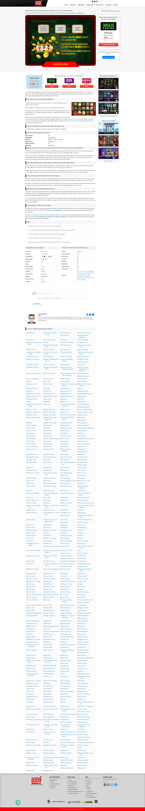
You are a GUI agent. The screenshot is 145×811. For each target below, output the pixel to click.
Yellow (84, 279)
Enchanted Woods (67, 473)
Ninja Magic (65, 626)
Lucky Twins (48, 605)
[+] (60, 298)
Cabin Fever (31, 428)
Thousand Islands (84, 719)
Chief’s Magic (32, 438)
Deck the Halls (32, 449)
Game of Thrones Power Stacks (52, 506)
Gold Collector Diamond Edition (86, 516)
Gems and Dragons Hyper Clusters (86, 506)
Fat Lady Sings (32, 478)
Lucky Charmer (49, 597)
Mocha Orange (83, 618)
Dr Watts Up (48, 462)
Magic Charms (66, 607)
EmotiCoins (82, 470)
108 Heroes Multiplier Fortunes (51, 333)
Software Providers (73, 793)
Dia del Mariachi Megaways (66, 450)
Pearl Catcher (32, 637)
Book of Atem (66, 409)
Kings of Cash (83, 576)
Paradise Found (66, 634)
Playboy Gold (49, 644)
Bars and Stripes (49, 393)
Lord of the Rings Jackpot (35, 594)
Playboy (64, 642)
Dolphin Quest (32, 459)
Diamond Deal (83, 452)
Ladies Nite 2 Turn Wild (68, 581)
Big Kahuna (82, 401)
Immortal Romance (33, 550)
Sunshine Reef (49, 699)
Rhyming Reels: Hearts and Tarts (51, 661)
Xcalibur (64, 765)
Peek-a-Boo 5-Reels (67, 637)
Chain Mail (48, 436)
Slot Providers (100, 5)
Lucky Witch (82, 605)
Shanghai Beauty (50, 673)
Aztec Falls (48, 391)
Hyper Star (82, 543)
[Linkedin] (93, 315)
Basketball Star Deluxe (85, 393)
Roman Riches (32, 666)
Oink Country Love (67, 629)
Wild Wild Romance (67, 760)
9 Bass (47, 342)
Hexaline (64, 533)
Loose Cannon (66, 592)
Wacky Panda (32, 750)
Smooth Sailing (83, 683)
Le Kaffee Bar (49, 584)
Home (66, 5)
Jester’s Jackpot (66, 556)
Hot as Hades (66, 538)
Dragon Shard (83, 465)
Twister (47, 742)
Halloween (65, 527)
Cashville (81, 433)
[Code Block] (54, 298)
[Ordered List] (48, 298)
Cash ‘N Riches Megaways (86, 428)
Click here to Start (60, 64)
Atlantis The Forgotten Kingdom (85, 385)
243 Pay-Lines (81, 271)
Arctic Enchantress (33, 378)
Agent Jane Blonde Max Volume (52, 360)
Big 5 (29, 401)
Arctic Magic (65, 378)
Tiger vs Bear (49, 729)
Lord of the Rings (84, 592)
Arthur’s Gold (65, 381)
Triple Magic (31, 742)
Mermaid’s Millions (84, 615)
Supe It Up (82, 699)
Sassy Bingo (65, 668)
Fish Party (48, 481)
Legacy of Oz (32, 586)
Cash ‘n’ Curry (32, 430)
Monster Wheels (32, 623)
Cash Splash (82, 430)
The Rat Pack (66, 717)
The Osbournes (49, 717)
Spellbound (82, 688)
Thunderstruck (83, 722)
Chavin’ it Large (66, 436)
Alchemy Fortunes (33, 364)
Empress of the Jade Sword (51, 473)
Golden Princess (83, 522)
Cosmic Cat (65, 441)
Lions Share (48, 589)
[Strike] (45, 298)
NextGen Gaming (55, 783)
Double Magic (83, 459)
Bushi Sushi (48, 425)
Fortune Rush (82, 490)
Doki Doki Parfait (67, 457)
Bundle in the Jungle (51, 422)
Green (85, 274)
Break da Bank (83, 415)
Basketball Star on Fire (34, 396)
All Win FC (82, 364)
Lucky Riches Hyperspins (35, 605)
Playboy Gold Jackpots (68, 644)
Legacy (81, 584)
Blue (78, 273)
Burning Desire (83, 422)
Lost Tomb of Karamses (52, 594)
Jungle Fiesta (83, 561)
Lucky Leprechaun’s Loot (86, 600)
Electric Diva (48, 470)
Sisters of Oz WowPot (51, 681)
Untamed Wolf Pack (50, 745)
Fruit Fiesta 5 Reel (33, 500)
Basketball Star (66, 393)
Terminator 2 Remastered (86, 706)
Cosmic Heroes (83, 441)
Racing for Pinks (83, 652)
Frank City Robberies (68, 493)
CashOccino (65, 433)
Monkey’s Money (67, 621)
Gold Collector (66, 515)
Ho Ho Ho (31, 538)
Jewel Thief (82, 556)
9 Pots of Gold (66, 345)
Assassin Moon (32, 384)
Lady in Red (82, 581)
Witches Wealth (83, 763)
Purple (86, 276)
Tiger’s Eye (65, 729)
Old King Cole (83, 629)
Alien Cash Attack (50, 364)
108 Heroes (31, 332)
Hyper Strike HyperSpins (52, 546)
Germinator (65, 510)
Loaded (81, 589)
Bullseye (30, 422)
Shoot (63, 673)
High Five (81, 533)
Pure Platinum (49, 650)
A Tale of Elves (49, 349)
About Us (89, 780)
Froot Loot (31, 497)
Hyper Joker (65, 543)
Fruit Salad (48, 500)
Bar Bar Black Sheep (34, 393)
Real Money (81, 5)
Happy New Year (67, 530)
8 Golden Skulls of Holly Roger (35, 343)
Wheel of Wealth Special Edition (86, 754)
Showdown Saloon (84, 673)
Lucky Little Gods (84, 602)
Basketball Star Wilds (51, 396)
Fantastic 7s (82, 475)
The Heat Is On (49, 714)
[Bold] (39, 298)
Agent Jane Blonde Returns (67, 360)
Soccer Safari (83, 686)
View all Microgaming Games (108, 116)
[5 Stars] (37, 81)
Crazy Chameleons (84, 444)
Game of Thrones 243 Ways (34, 506)
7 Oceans (64, 340)
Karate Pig (65, 573)
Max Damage (83, 610)
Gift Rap (81, 510)
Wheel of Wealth (66, 753)
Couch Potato (32, 444)
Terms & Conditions (91, 797)
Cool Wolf (48, 441)
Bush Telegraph (32, 425)
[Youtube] (97, 1)
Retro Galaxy (48, 658)
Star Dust (30, 694)
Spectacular (65, 688)
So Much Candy (49, 686)
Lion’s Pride (31, 589)
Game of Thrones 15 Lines (86, 503)
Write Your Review (108, 57)
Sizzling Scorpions (33, 683)
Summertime (82, 696)
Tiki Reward (31, 732)
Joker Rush (31, 561)
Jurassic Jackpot (67, 566)
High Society (31, 535)
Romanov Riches (50, 666)
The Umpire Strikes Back (35, 719)
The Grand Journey (84, 711)
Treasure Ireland (32, 740)
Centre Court (32, 436)
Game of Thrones (67, 503)
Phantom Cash (83, 637)
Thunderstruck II (33, 725)
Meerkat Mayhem (67, 613)
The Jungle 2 (31, 717)
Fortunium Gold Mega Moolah (51, 494)
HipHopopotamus (67, 535)
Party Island (82, 634)
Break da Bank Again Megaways (51, 418)
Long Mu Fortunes (50, 592)
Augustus (47, 388)
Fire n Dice (31, 481)
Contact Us (89, 782)
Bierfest (81, 399)
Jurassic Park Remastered (52, 569)
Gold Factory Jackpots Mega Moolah (51, 520)
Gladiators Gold (66, 512)
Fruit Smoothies (83, 500)
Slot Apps (108, 5)
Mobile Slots (90, 5)
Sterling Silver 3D (33, 696)
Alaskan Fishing (83, 359)
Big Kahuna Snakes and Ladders (34, 405)
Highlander (48, 535)
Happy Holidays (32, 530)
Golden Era (65, 522)
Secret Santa (65, 671)
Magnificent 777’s (50, 610)
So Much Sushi (66, 686)
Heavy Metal (31, 533)
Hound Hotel (48, 541)
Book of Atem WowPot (85, 409)
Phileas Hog (65, 639)
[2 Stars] (32, 81)
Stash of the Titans (84, 694)
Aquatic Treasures (84, 376)
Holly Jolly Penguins (51, 538)
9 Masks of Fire (83, 342)
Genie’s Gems (32, 510)
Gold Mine (65, 519)
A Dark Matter (32, 349)
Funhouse (47, 503)
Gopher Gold (48, 525)
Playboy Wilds (83, 644)
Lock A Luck (31, 592)
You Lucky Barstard (67, 768)
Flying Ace (82, 483)
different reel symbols (70, 121)
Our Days (30, 634)
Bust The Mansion (84, 425)
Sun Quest (31, 699)
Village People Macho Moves (68, 746)
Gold (82, 274)
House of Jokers (83, 541)
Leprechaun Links (50, 586)
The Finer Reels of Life (51, 709)
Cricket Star (48, 446)
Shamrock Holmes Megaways (33, 674)
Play (51, 86)
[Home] (102, 11)
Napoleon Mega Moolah (52, 626)
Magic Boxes (48, 607)
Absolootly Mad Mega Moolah (34, 353)
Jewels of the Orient (68, 558)
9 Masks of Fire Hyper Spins (51, 346)
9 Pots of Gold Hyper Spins (85, 346)
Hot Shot (30, 541)
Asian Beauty (82, 381)
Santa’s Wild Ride (50, 668)
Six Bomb (81, 681)
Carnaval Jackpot (67, 428)
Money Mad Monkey (34, 621)
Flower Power (66, 483)
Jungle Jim (31, 563)
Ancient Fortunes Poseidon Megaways (68, 368)
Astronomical (49, 384)
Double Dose (65, 459)
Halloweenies (83, 527)
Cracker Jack (49, 444)
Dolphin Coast (83, 457)
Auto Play (87, 271)
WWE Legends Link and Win (51, 766)
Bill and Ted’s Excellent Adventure (68, 405)
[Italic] (41, 298)
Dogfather (82, 454)
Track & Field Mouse (85, 737)
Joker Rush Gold (49, 561)
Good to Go (31, 525)
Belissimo (64, 399)
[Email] (87, 315)
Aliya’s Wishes (66, 364)
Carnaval (47, 428)
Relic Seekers (32, 658)
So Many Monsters (33, 686)
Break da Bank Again (34, 417)
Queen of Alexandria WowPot (68, 651)
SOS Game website (76, 317)
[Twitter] (95, 1)
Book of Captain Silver (34, 412)
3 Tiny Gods (65, 335)
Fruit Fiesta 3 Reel (84, 497)
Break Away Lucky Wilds (69, 415)
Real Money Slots (73, 787)
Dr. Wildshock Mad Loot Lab (69, 463)
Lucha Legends (32, 597)
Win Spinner (31, 763)
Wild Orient (82, 757)
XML (89, 789)
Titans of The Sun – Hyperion (50, 732)
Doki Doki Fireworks (51, 457)
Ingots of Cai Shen (67, 550)
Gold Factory (31, 519)
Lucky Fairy (82, 597)
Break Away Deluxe (50, 415)
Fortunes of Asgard (33, 493)
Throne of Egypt (66, 722)
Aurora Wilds (65, 388)
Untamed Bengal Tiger (68, 742)
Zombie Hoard (49, 770)
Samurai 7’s (82, 666)
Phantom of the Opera (34, 639)
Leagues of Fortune (67, 584)
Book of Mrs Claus (50, 412)
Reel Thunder (82, 655)
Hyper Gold (48, 543)
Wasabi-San (65, 750)
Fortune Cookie (49, 490)
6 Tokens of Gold (50, 340)
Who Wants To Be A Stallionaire (33, 758)
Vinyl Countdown (84, 745)
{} (58, 298)
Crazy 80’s (65, 444)
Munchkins (82, 623)
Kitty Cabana (65, 578)
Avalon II (30, 391)
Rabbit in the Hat (84, 650)
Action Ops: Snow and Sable (51, 353)
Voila (80, 747)
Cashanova (31, 433)
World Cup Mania (33, 765)
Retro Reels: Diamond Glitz (34, 661)
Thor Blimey (65, 719)
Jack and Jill (65, 553)
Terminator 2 (65, 706)
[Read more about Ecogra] (73, 802)
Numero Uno (31, 629)
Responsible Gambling (92, 793)
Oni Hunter (31, 631)
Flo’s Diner (31, 483)
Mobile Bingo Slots (73, 789)
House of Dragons (67, 541)
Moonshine (48, 623)
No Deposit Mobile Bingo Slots (76, 791)
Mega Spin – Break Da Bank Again (68, 616)
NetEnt (52, 782)
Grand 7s (64, 525)
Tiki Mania (82, 729)
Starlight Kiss (49, 694)
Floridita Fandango (50, 483)
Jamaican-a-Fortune (34, 556)
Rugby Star (65, 666)
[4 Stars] (36, 81)
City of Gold (65, 438)
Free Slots (73, 5)
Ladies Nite (48, 581)
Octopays (48, 629)
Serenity (81, 671)
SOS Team (89, 783)
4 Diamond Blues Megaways (84, 336)
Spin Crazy (31, 691)
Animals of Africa (50, 373)
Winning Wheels (49, 763)
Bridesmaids (82, 420)
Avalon (81, 388)
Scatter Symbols (81, 278)
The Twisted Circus (84, 717)
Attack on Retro (32, 388)
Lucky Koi (48, 600)
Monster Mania (83, 621)
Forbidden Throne (67, 486)
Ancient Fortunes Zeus (34, 373)
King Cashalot (32, 576)
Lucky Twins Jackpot (68, 605)
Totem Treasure (83, 734)
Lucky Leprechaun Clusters (67, 600)
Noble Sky (82, 626)
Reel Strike (65, 655)
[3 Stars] (34, 81)
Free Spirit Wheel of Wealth (84, 494)
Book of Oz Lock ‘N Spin (86, 412)
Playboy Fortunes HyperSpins (33, 645)
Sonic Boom (48, 688)
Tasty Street (31, 706)
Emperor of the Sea (33, 473)
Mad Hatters (31, 607)
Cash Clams (48, 430)
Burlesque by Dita (67, 422)
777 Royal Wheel (83, 340)
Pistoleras (48, 642)
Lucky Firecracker (33, 600)
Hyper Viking (65, 546)
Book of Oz (65, 412)
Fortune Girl (65, 490)
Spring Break (82, 691)
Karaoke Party (49, 573)
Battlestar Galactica (67, 396)
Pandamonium (49, 634)
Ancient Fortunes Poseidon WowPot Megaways (84, 369)
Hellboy (47, 533)
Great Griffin (31, 527)
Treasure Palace (66, 740)
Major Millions (66, 610)
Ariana (30, 381)
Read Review (108, 47)
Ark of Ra (47, 381)
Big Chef (64, 401)
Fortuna (30, 490)
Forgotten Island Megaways (83, 487)
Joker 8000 (82, 558)
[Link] (56, 298)
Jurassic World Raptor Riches (85, 570)
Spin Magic (48, 691)
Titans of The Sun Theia (69, 732)
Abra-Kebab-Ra (83, 349)
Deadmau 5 (82, 446)
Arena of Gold (83, 378)
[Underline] (43, 298)
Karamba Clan (32, 573)
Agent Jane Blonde (33, 359)
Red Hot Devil (32, 655)
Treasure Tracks (83, 740)
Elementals (65, 470)
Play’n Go (53, 787)
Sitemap (89, 787)
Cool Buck (31, 441)
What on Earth (32, 753)
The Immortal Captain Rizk (69, 714)
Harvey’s (81, 530)
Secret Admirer (32, 671)
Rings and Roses (66, 660)
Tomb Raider (82, 732)
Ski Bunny (48, 683)
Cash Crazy (65, 430)
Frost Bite (48, 497)
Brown (89, 273)
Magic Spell (31, 610)
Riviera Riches (83, 660)
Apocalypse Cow (84, 373)
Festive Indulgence (50, 478)
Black (92, 271)
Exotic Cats (82, 473)
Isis (80, 550)
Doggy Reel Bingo (33, 457)
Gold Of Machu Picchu (85, 519)
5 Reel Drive (31, 340)
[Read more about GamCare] (49, 801)
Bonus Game (83, 273)
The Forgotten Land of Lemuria (68, 710)
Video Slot (89, 278)
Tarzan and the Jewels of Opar (86, 702)
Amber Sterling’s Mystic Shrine (51, 368)
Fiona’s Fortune (66, 478)
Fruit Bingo (65, 497)
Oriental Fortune (83, 631)
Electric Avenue (32, 470)
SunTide (64, 699)
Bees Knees (48, 399)
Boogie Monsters (50, 409)
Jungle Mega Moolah (85, 563)
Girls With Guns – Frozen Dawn (52, 513)
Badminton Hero (66, 391)
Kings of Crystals (33, 578)
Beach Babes (82, 396)
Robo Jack (65, 663)
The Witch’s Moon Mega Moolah (52, 720)
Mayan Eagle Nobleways (35, 613)
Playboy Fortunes (84, 642)
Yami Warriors (83, 765)
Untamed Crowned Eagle (86, 742)
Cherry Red (82, 436)
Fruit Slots (65, 500)
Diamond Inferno (50, 454)
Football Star (31, 486)
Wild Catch (65, 757)
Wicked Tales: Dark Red (52, 757)
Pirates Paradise (32, 642)
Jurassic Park (83, 566)
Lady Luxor (31, 584)
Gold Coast (82, 512)
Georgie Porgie (49, 510)
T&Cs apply (110, 40)
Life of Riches (66, 586)
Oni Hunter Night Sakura (52, 631)
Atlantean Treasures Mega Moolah (69, 385)
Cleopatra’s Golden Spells (86, 438)
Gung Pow (48, 527)
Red (90, 276)
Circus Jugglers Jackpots (52, 438)
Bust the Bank (66, 425)
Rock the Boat (83, 663)
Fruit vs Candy (32, 503)
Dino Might (65, 454)
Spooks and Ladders (68, 691)
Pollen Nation (49, 647)
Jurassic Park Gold (33, 569)
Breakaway (82, 417)
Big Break (47, 401)
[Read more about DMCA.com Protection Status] (87, 802)
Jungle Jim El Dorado (68, 563)
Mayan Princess (49, 613)
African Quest (49, 356)
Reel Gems (48, 655)
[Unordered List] (50, 298)
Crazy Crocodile (32, 446)
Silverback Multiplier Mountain (85, 677)
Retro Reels (65, 658)
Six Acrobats (65, 681)
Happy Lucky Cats (50, 530)
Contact (116, 5)
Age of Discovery (84, 356)
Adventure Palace (67, 352)
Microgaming (44, 254)
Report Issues (90, 791)
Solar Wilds (31, 688)
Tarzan (64, 702)
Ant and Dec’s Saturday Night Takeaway (68, 374)
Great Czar (82, 525)
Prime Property (32, 650)
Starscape (65, 694)
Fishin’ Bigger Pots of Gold (69, 481)
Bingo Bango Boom (84, 407)
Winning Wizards (67, 763)
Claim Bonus (108, 45)
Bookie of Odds (32, 415)
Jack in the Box (83, 553)
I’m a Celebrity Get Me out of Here (86, 547)
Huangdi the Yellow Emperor (33, 544)
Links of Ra (82, 586)
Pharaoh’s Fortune (50, 639)
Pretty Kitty (82, 647)
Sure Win (30, 702)
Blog (88, 785)
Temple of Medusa (50, 706)
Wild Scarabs (48, 760)
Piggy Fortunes (83, 639)
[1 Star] (31, 81)
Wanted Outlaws (49, 750)
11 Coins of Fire (66, 332)
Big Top (47, 404)
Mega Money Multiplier (85, 613)
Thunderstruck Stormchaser (66, 725)
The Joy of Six (83, 714)
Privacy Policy (90, 795)
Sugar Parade (49, 696)
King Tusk (65, 576)
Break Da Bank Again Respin (68, 418)
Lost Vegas (65, 594)
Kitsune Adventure (50, 578)
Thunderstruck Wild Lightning (84, 725)
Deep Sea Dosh (49, 449)
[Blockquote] (52, 298)
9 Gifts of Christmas (68, 342)
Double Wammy (32, 462)
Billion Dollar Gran (84, 404)
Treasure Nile (48, 740)
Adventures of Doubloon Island (86, 353)
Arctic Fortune (49, 378)
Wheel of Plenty (49, 753)
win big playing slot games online (70, 119)
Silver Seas (65, 676)
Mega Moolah (32, 615)
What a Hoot (82, 750)
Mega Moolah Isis (50, 615)
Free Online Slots (73, 783)
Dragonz (30, 467)
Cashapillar (48, 433)
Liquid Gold (65, 589)
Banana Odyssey (83, 391)
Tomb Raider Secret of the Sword (69, 735)
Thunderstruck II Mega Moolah (51, 725)
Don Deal (47, 459)
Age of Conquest (67, 356)
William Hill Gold (83, 760)
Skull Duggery (66, 683)
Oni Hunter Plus (66, 631)
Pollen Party (65, 647)
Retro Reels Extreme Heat (86, 658)
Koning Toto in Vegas (34, 581)
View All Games (108, 161)
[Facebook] (92, 1)
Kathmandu (82, 573)
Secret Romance (49, 671)
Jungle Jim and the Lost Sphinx (52, 564)
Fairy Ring (65, 475)
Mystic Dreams (32, 626)
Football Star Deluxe (51, 486)
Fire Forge (82, 478)
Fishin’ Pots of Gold (84, 481)
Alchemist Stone (83, 362)
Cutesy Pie (65, 446)
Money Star (48, 621)
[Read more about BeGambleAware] (59, 801)
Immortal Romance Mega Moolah (52, 551)
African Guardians (33, 356)
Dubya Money (66, 467)
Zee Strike (31, 770)
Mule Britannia (66, 623)
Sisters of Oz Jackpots (34, 681)
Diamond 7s (82, 449)
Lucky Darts (65, 597)
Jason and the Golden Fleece (51, 556)
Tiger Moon (31, 729)
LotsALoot (82, 594)
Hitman (81, 535)
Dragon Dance (83, 462)
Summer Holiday (66, 696)
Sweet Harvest (49, 702)
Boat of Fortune (32, 409)
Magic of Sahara (83, 607)
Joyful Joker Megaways (69, 561)
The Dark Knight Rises (34, 709)
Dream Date (48, 467)
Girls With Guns (32, 512)
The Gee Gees (83, 709)
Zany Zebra (82, 768)
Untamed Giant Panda (34, 745)
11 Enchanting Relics (84, 332)
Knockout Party (83, 578)
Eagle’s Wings (83, 467)
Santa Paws (31, 668)
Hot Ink (81, 538)
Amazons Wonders (33, 367)
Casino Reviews (72, 782)
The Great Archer (33, 714)
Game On (64, 505)
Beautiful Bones (32, 399)
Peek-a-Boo (48, 637)
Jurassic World (66, 569)
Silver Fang (48, 676)
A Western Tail (66, 349)
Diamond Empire (33, 454)
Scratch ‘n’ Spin (83, 668)
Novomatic (53, 785)
